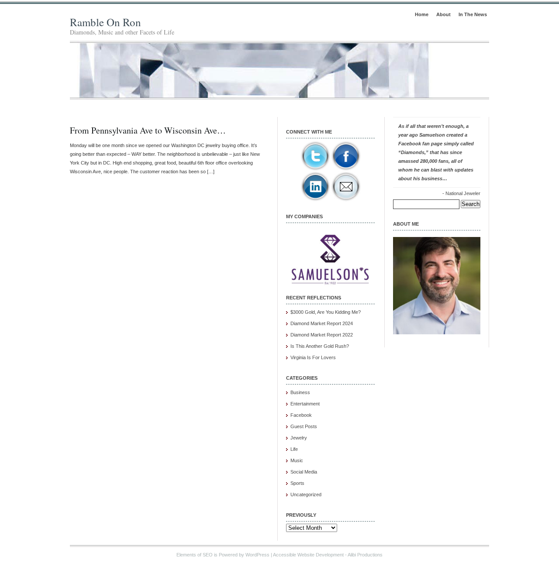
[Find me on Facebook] (346, 169)
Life (294, 449)
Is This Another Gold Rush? (319, 346)
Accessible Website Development (308, 554)
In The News (473, 14)
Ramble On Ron (105, 22)
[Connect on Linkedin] (315, 200)
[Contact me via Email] (346, 200)
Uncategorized (305, 494)
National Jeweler (462, 193)
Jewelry (298, 437)
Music (296, 460)
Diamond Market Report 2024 (321, 323)
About (443, 14)
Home (421, 14)
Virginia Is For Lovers (313, 357)
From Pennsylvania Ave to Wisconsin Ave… (148, 130)
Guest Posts (303, 426)
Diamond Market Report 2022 (321, 334)
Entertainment (305, 403)
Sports (297, 483)
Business (300, 392)
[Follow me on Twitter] (315, 169)
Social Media (303, 471)
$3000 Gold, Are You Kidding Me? (325, 312)
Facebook (301, 415)
